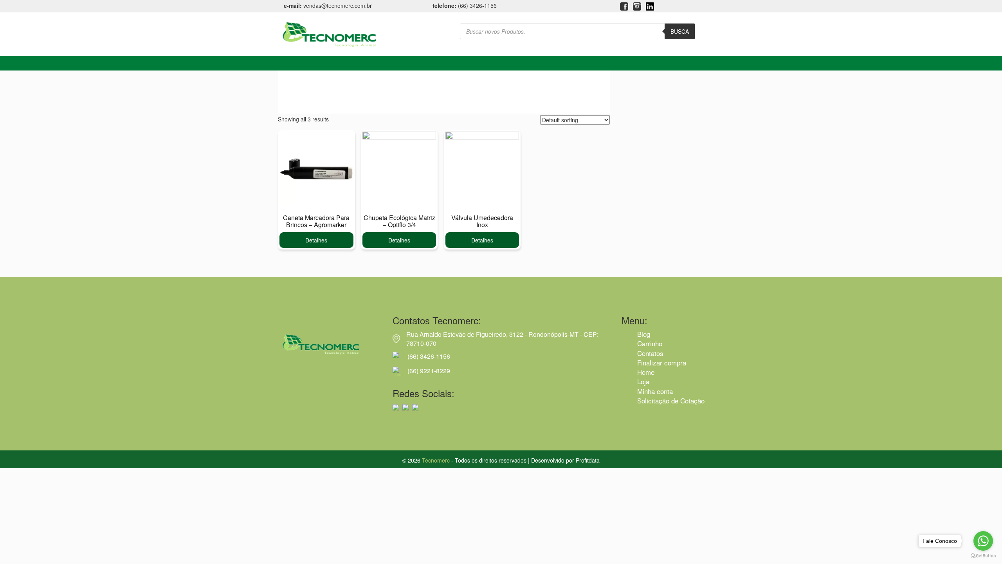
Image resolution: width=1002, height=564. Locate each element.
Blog (643, 334)
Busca (679, 31)
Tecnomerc (436, 460)
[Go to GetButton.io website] (983, 556)
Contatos (650, 353)
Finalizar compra (661, 362)
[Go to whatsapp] (983, 541)
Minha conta (655, 391)
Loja (643, 381)
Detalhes (316, 240)
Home (645, 372)
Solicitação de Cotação (671, 400)
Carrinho (649, 343)
